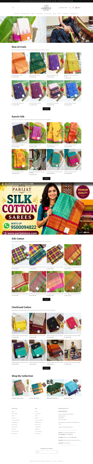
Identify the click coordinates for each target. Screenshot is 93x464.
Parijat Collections (35, 461)
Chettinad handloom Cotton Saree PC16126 (20, 362)
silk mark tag (14, 413)
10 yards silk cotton (34, 398)
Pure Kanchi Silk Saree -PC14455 (18, 144)
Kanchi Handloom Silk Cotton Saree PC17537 (37, 267)
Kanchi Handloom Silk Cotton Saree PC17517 (72, 293)
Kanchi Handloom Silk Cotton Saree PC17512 (72, 267)
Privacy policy (14, 426)
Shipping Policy (15, 422)
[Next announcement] (80, 1)
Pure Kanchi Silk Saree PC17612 (17, 103)
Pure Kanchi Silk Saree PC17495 (52, 144)
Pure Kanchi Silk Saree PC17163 (70, 171)
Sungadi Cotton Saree (17, 398)
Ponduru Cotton (68, 398)
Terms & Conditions (16, 420)
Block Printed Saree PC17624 (34, 75)
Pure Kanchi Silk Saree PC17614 (52, 103)
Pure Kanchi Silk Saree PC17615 (70, 103)
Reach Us (13, 418)
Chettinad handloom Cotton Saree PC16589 (72, 335)
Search (13, 411)
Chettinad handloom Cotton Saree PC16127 (37, 362)
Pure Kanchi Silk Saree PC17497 (17, 171)
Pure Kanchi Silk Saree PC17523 (35, 144)
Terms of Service (15, 431)
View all (46, 108)
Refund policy (14, 433)
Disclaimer (14, 429)
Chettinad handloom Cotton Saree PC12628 (55, 362)
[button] (13, 7)
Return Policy (14, 424)
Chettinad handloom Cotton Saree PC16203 (37, 335)
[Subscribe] (56, 451)
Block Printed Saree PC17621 (17, 75)
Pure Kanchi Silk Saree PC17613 (35, 103)
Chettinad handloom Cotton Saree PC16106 (20, 335)
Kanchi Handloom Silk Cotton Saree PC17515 (55, 293)
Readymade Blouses (52, 398)
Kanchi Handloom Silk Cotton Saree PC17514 (37, 293)
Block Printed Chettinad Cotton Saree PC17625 (71, 76)
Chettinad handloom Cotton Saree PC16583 (72, 362)
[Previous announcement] (12, 1)
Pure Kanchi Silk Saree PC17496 (70, 144)
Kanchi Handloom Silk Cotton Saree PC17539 (20, 267)
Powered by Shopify (42, 461)
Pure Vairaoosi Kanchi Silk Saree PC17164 (54, 171)
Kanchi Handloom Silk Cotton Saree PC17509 (20, 293)
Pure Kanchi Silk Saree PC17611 (52, 75)
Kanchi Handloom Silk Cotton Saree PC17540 (55, 267)
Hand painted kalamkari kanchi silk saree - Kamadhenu (37, 172)
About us (13, 415)
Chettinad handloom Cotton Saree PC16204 (55, 335)
